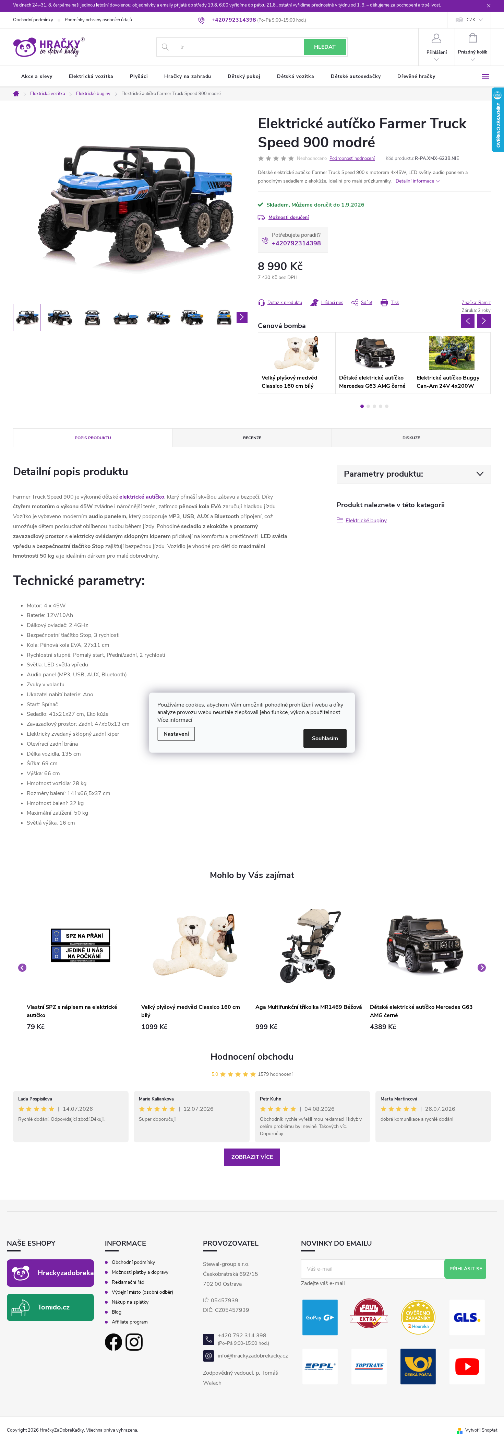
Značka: (476, 303)
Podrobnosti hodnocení (352, 158)
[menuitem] (37, 76)
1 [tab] (362, 406)
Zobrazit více (252, 1157)
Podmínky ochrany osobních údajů (98, 20)
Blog (116, 1312)
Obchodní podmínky (33, 20)
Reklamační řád (128, 1282)
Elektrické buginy (366, 520)
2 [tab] (368, 406)
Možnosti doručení (288, 217)
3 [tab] (374, 406)
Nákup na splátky (130, 1302)
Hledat (325, 47)
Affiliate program (130, 1322)
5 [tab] (386, 406)
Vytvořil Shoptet (481, 1430)
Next (484, 321)
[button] (80, 1027)
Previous (468, 321)
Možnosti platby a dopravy (140, 1272)
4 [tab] (380, 406)
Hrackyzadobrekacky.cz (75, 1273)
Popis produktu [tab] (93, 438)
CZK (471, 20)
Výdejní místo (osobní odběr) (142, 1292)
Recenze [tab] (252, 438)
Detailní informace (415, 181)
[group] (80, 967)
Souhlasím (325, 738)
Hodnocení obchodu (252, 1057)
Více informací (174, 719)
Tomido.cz (54, 1307)
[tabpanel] (297, 363)
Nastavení (176, 733)
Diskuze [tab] (411, 438)
